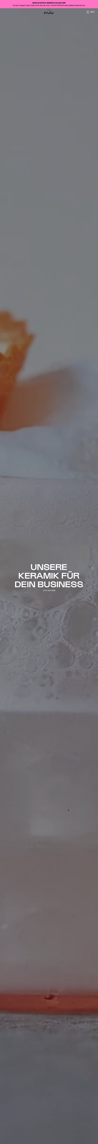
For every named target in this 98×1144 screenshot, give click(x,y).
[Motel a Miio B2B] (49, 11)
